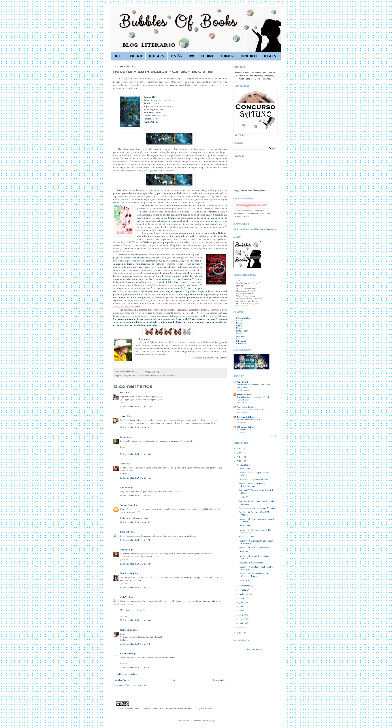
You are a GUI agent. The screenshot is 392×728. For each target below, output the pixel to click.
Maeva (239, 333)
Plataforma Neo (243, 317)
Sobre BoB (135, 56)
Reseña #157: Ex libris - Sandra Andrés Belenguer (256, 568)
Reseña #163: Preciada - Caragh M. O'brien (254, 513)
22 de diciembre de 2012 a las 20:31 (135, 667)
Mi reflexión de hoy (245, 429)
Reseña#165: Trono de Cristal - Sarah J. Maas (256, 491)
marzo (242, 619)
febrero (242, 623)
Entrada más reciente (123, 680)
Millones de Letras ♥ (246, 426)
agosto (242, 598)
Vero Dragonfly (127, 573)
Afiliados (270, 56)
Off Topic (207, 56)
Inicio (118, 56)
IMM (191, 56)
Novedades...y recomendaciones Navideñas (257, 507)
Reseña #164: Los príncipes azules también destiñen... (257, 502)
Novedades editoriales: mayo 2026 (251, 409)
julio (241, 602)
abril (241, 614)
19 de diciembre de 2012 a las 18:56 (135, 563)
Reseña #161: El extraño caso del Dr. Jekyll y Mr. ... (255, 531)
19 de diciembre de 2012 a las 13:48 (135, 454)
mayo (242, 610)
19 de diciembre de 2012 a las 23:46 (135, 620)
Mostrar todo (272, 436)
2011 (239, 632)
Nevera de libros (244, 394)
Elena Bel (124, 531)
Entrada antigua (219, 680)
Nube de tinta (242, 330)
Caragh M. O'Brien (130, 375)
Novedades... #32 (246, 536)
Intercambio (249, 56)
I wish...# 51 (244, 580)
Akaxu (123, 416)
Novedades (156, 56)
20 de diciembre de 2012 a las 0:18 (135, 643)
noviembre (244, 585)
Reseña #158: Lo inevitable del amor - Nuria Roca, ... (255, 557)
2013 (239, 456)
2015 (239, 448)
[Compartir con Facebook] (155, 371)
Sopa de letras (126, 505)
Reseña (173, 375)
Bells (122, 392)
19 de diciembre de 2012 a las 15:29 (135, 522)
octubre (243, 589)
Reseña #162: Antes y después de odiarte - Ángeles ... (257, 520)
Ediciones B (241, 343)
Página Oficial (151, 121)
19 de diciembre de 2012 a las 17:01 (135, 539)
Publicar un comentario (127, 673)
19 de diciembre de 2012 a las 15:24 (135, 495)
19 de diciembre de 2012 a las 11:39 (135, 406)
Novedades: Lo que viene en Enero (254, 479)
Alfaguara (240, 335)
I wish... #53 (244, 525)
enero (242, 627)
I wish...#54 (244, 496)
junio (242, 606)
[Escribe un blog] (149, 371)
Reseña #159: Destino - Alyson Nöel (254, 547)
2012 (239, 461)
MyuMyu (124, 549)
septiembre (244, 593)
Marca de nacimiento (153, 375)
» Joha (123, 463)
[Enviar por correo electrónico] (146, 371)
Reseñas (176, 56)
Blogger (211, 720)
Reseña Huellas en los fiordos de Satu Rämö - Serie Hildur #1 (255, 398)
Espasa (239, 328)
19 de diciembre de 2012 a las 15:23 (135, 477)
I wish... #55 (244, 468)
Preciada (166, 375)
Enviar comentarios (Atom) (137, 685)
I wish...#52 (244, 551)
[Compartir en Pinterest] (158, 371)
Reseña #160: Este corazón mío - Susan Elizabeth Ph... (256, 542)
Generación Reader (245, 407)
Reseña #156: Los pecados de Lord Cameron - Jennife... (254, 575)
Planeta (239, 338)
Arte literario (243, 382)
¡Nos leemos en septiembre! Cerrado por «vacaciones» (253, 386)
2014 (239, 452)
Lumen (239, 325)
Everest (141, 375)
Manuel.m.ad (126, 629)
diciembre (244, 464)
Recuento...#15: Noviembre (251, 562)
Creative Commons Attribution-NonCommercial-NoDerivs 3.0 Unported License (177, 708)
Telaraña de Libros (245, 417)
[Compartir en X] (152, 371)
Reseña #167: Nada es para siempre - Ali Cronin (256, 474)
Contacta (227, 56)
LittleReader (126, 653)
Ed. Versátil (241, 340)
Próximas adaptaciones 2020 (248, 419)
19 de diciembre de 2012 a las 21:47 (135, 587)
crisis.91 (123, 597)
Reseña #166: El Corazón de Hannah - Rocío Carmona (255, 484)
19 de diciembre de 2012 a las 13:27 (135, 427)
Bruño (239, 320)
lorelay (123, 436)
